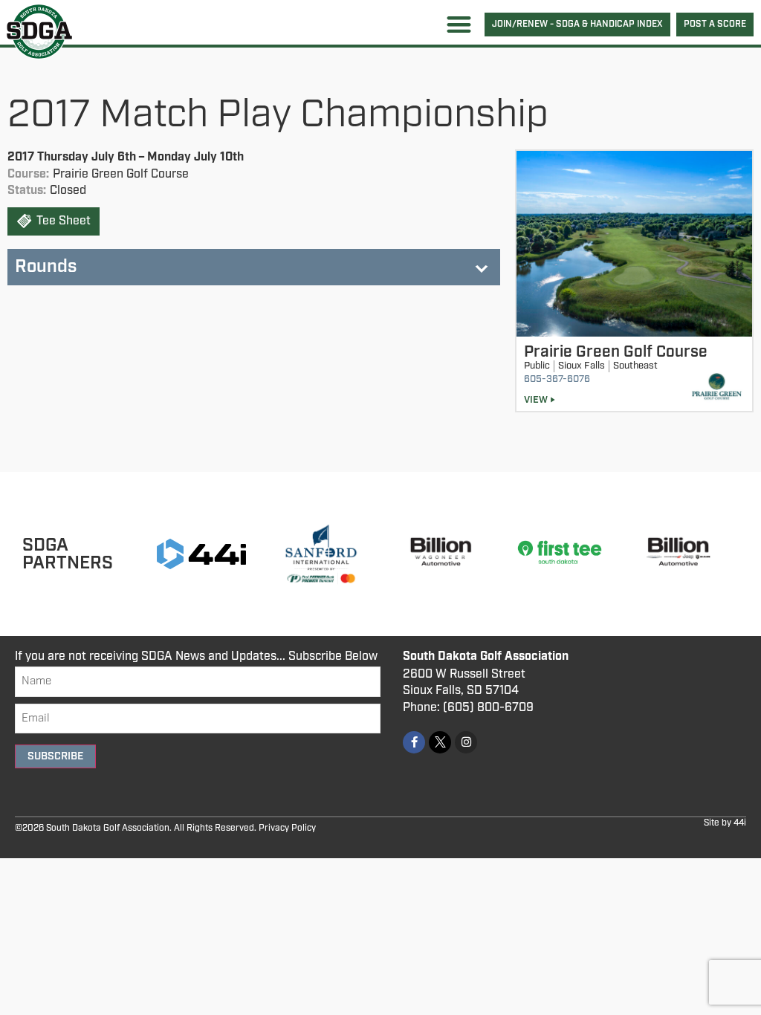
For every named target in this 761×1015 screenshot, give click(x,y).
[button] (459, 24)
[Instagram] (466, 742)
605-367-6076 (557, 379)
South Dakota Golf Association (486, 656)
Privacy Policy (287, 828)
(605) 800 (471, 708)
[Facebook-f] (414, 742)
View (536, 400)
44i (740, 822)
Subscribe (55, 756)
